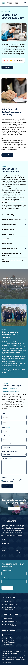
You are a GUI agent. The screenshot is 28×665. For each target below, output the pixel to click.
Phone (5, 427)
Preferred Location (7, 444)
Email (5, 435)
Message (6, 458)
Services (7, 11)
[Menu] (25, 3)
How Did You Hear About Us (9, 451)
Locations (15, 651)
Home (2, 11)
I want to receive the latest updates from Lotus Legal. (13, 480)
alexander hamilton (13, 653)
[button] (7, 67)
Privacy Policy (22, 651)
